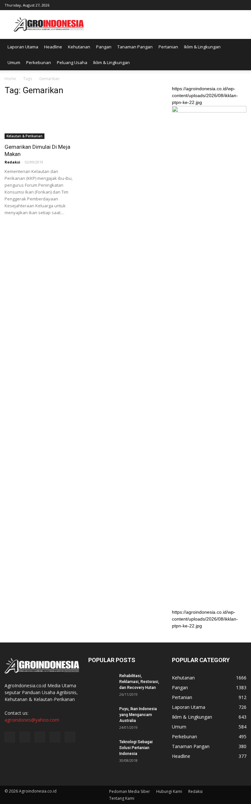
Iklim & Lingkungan (202, 47)
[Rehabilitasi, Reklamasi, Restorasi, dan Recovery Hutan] (101, 682)
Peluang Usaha (72, 62)
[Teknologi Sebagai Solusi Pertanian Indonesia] (101, 748)
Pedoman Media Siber (129, 791)
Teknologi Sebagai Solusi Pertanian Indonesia (136, 748)
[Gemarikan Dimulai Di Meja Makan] (42, 120)
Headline (53, 47)
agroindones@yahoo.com (32, 720)
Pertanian (168, 47)
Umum (14, 62)
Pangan (103, 47)
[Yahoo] (231, 5)
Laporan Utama (23, 47)
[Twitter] (220, 5)
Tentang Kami (121, 798)
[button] (238, 54)
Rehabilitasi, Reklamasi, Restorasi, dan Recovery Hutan (139, 682)
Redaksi (12, 162)
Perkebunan (38, 62)
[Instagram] (209, 5)
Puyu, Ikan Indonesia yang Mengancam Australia (138, 715)
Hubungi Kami (169, 791)
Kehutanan (79, 47)
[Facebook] (198, 5)
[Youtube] (241, 5)
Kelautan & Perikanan (24, 136)
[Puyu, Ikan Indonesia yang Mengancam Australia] (101, 715)
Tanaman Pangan (135, 47)
